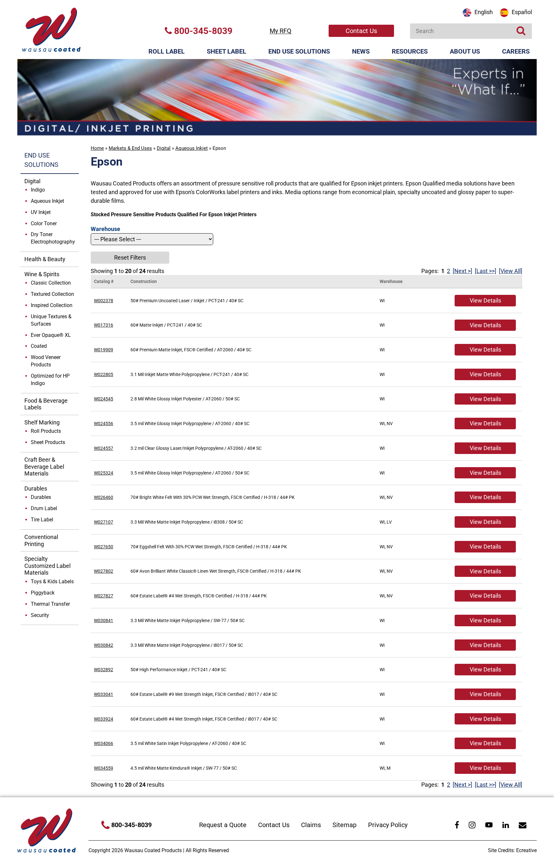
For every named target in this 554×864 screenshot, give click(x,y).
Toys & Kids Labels (52, 581)
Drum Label (44, 508)
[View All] (510, 271)
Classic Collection (51, 283)
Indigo (38, 190)
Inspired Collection (51, 305)
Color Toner (44, 223)
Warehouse (391, 281)
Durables (35, 488)
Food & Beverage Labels (46, 404)
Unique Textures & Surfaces (51, 320)
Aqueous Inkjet (191, 148)
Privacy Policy (387, 825)
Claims (311, 825)
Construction (143, 281)
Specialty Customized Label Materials (47, 565)
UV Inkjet (41, 212)
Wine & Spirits (41, 274)
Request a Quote (223, 825)
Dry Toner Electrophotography (53, 238)
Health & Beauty (44, 259)
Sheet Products (48, 442)
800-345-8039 (202, 31)
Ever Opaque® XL (51, 335)
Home (97, 148)
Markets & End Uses (130, 148)
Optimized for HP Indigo (50, 379)
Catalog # (103, 281)
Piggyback (43, 593)
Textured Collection (52, 294)
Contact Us (361, 31)
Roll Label (166, 51)
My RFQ (280, 31)
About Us (465, 51)
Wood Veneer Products (46, 361)
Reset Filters (130, 257)
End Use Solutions (299, 51)
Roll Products (46, 431)
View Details (485, 300)
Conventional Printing (41, 540)
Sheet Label (226, 51)
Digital (164, 148)
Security (40, 615)
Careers (516, 51)
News (361, 51)
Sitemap (344, 825)
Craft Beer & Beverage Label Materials (44, 466)
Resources (410, 51)
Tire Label (42, 520)
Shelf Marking (42, 422)
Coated (39, 346)
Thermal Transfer (50, 604)
